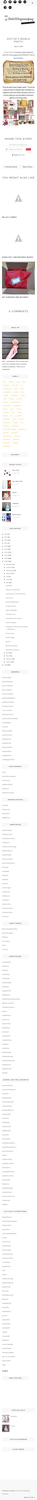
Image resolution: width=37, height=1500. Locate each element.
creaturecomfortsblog (9, 846)
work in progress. (11, 622)
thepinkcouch (6, 1064)
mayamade (5, 1135)
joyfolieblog (5, 1122)
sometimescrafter (8, 1176)
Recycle (5, 409)
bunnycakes (6, 1229)
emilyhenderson (7, 851)
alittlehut (5, 970)
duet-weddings (7, 690)
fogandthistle (6, 991)
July (7, 576)
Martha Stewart (15, 402)
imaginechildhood (7, 1283)
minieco (4, 1011)
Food (22, 392)
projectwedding (7, 731)
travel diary (6, 442)
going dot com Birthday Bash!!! (17, 257)
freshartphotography (9, 776)
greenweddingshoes (8, 698)
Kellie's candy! (9, 217)
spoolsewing (6, 1180)
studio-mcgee (6, 887)
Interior (11, 398)
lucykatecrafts (6, 1126)
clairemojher (6, 974)
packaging (17, 436)
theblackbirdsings (7, 1056)
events (14, 419)
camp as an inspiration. (13, 589)
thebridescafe (6, 743)
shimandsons (6, 1167)
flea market (6, 422)
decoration (6, 419)
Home (4, 398)
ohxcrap (4, 1315)
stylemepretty (6, 739)
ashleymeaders (7, 677)
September (9, 570)
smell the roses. (11, 614)
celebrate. (15, 503)
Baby (4, 382)
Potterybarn (6, 941)
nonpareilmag (6, 722)
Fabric (22, 388)
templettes (5, 1048)
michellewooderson (8, 1007)
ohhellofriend (6, 1015)
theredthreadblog (8, 1352)
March (8, 656)
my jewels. (14, 1416)
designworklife (7, 982)
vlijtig (3, 1365)
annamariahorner (7, 1085)
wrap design (6, 446)
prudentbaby (6, 1324)
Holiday (23, 395)
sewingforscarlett (8, 1163)
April (7, 653)
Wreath (5, 415)
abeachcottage (7, 830)
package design (7, 436)
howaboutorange (7, 1278)
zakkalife (5, 1073)
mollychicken (6, 1139)
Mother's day (7, 405)
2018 (6, 534)
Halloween (14, 395)
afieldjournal (6, 817)
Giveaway (6, 395)
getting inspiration (12, 645)
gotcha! (8, 641)
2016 (6, 540)
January (8, 662)
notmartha (5, 1307)
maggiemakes (6, 1130)
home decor (15, 426)
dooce (4, 772)
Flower (16, 392)
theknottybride (7, 747)
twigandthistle (7, 1069)
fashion (21, 419)
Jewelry (5, 402)
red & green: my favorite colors (15, 594)
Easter (16, 388)
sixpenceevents (7, 735)
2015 (6, 543)
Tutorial (18, 409)
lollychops (5, 1299)
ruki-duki (5, 883)
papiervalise (6, 813)
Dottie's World (9, 52)
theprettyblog (6, 751)
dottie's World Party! (12, 602)
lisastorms (5, 1291)
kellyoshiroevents (7, 714)
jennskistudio (6, 1287)
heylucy (4, 1274)
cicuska (4, 1237)
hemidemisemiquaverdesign (11, 999)
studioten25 (6, 892)
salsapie (4, 1332)
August (8, 573)
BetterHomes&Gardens (9, 929)
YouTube (5, 949)
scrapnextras (6, 1036)
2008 (6, 665)
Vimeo (4, 945)
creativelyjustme (7, 1254)
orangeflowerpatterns (9, 1147)
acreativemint (6, 962)
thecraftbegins (7, 1348)
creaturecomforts (7, 1258)
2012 (6, 552)
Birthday (11, 382)
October (9, 567)
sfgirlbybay (5, 1340)
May (7, 582)
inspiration (22, 429)
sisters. (14, 492)
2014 (6, 546)
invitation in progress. (13, 650)
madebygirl (5, 871)
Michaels (5, 937)
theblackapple (6, 1052)
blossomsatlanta (7, 685)
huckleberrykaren (7, 706)
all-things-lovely (7, 834)
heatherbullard (7, 855)
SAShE (12, 409)
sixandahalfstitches (8, 1171)
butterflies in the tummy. (14, 618)
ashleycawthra (6, 1225)
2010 (6, 558)
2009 (6, 561)
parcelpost (5, 1032)
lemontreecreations (8, 863)
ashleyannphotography (9, 1221)
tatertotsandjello (7, 1344)
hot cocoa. (15, 470)
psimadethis (6, 1328)
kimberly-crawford (8, 1003)
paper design (6, 439)
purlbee (4, 1155)
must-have (14, 432)
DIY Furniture (7, 388)
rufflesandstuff (7, 1159)
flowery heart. (10, 633)
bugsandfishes (7, 1098)
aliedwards (5, 966)
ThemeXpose (19, 1491)
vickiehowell (6, 1200)
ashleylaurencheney (8, 838)
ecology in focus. (11, 606)
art (11, 415)
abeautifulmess (7, 1217)
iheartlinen (5, 1118)
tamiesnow (5, 1184)
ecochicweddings (7, 694)
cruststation (6, 1262)
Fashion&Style (7, 392)
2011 (6, 555)
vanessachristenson (8, 1196)
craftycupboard (7, 1106)
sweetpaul (5, 900)
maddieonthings (7, 784)
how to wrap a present (9, 429)
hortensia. (9, 585)
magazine (6, 432)
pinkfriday (5, 879)
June (7, 579)
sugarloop (5, 1044)
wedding (15, 442)
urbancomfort (6, 904)
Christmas (6, 385)
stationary (16, 439)
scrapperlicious (7, 1040)
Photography (17, 405)
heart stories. (16, 514)
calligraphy (18, 415)
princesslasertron (7, 1151)
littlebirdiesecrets (8, 1295)
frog (21, 422)
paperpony (5, 788)
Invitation (19, 398)
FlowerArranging (7, 933)
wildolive (5, 1204)
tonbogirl (5, 805)
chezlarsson (6, 842)
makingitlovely (6, 1303)
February (9, 659)
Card (23, 382)
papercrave (5, 1019)
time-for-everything (8, 1356)
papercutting (6, 1023)
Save (29, 149)
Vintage (19, 412)
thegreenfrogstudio (8, 1060)
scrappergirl (6, 1336)
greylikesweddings (8, 702)
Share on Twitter (15, 149)
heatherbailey (6, 1114)
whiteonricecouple (8, 792)
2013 (6, 549)
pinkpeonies (6, 809)
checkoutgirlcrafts (8, 1102)
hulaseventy (6, 780)
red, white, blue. (17, 481)
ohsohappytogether (8, 1143)
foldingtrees (6, 995)
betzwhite (5, 1093)
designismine (6, 1266)
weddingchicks (7, 755)
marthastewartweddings (10, 718)
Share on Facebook (19, 145)
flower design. (10, 637)
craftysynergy (6, 1250)
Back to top (29, 1497)
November (9, 564)
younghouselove (7, 908)
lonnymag (5, 867)
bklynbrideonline (7, 681)
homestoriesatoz (7, 859)
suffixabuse (6, 896)
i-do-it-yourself (7, 710)
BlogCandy (21, 155)
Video (13, 412)
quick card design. (11, 610)
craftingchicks (6, 1246)
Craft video (15, 385)
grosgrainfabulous (8, 1110)
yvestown (5, 916)
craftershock (6, 1242)
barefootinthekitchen (9, 1089)
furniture (6, 426)
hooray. (13, 1426)
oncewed (5, 727)
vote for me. (9, 598)
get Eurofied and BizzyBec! (15, 297)
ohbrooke (5, 875)
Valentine (6, 412)
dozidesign (5, 986)
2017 (6, 537)
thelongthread (6, 1192)
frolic (3, 1270)
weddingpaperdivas (8, 759)
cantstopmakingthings (9, 1233)
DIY (22, 385)
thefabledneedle (7, 1188)
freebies (15, 422)
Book (18, 382)
